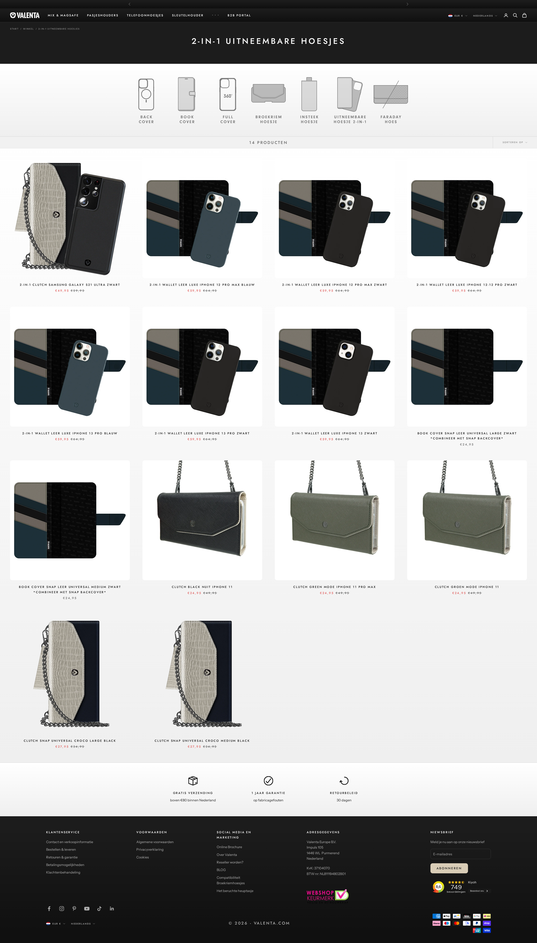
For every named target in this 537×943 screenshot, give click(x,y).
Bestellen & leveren (61, 849)
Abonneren (449, 868)
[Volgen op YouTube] (87, 909)
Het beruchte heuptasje (235, 891)
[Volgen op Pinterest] (74, 909)
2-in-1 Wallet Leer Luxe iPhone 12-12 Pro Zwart (467, 285)
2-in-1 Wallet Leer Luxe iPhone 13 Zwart (334, 433)
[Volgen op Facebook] (49, 909)
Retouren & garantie (62, 857)
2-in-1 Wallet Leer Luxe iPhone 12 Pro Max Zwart (334, 285)
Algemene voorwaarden (155, 842)
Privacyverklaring (150, 849)
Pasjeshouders (102, 15)
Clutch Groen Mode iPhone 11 (467, 587)
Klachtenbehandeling (63, 872)
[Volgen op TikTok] (99, 909)
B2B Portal (239, 15)
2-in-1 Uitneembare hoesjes (59, 28)
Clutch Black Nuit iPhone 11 (202, 587)
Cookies (142, 857)
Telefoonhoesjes (145, 15)
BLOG (221, 870)
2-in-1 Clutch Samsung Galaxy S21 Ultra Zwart (70, 285)
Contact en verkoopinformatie (69, 842)
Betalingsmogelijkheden (65, 865)
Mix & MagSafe (63, 15)
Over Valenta (227, 855)
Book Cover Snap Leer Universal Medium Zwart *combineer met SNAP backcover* (70, 589)
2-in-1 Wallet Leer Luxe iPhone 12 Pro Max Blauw (202, 285)
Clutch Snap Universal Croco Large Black (70, 741)
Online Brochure (229, 847)
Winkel (28, 28)
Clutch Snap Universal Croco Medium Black (202, 741)
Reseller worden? (230, 862)
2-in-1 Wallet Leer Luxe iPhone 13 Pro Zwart (202, 433)
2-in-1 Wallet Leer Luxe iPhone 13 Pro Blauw (70, 433)
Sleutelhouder (187, 15)
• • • (215, 15)
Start (14, 28)
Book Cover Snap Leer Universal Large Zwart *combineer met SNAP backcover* (467, 435)
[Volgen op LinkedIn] (112, 909)
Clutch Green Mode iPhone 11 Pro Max (334, 587)
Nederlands (483, 15)
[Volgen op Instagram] (62, 909)
